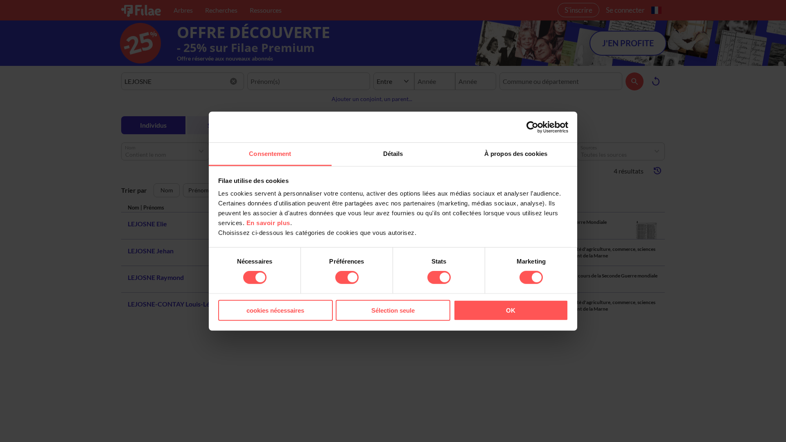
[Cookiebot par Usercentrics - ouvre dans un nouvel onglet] (532, 127)
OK (510, 310)
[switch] (347, 277)
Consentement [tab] (270, 153)
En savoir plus (268, 222)
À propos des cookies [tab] (515, 153)
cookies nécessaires (275, 310)
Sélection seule (393, 310)
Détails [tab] (393, 153)
